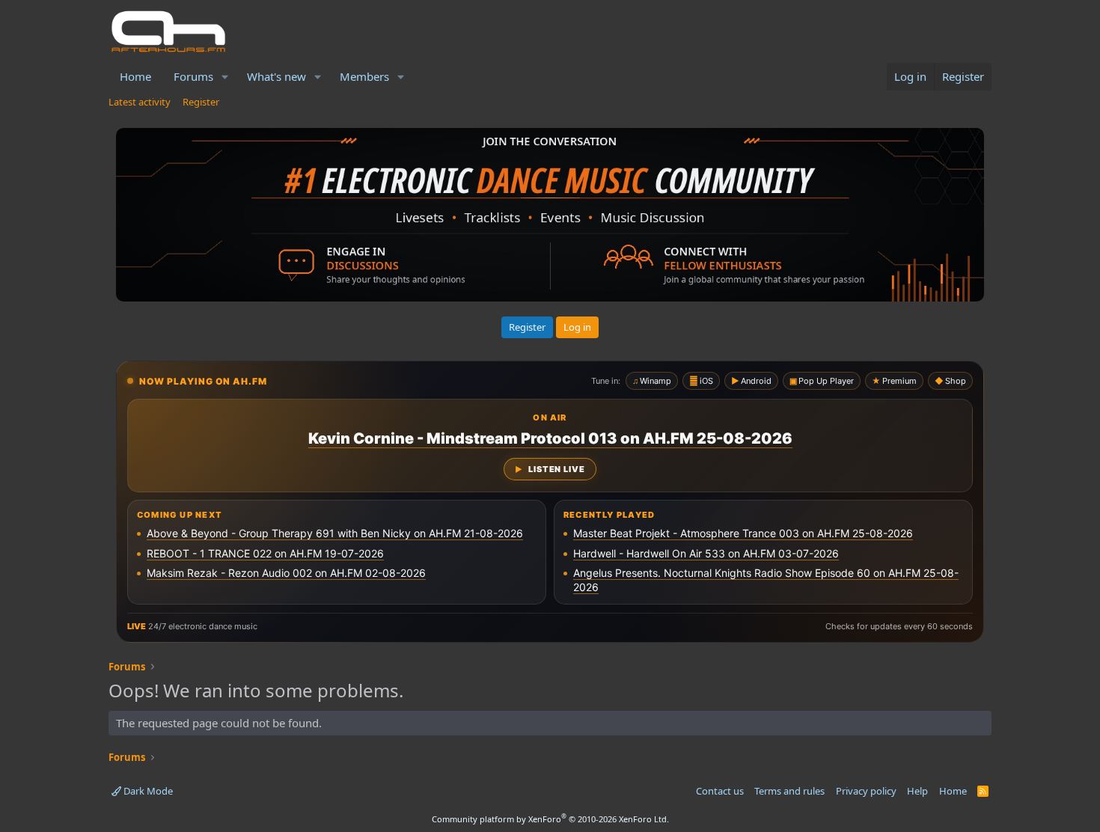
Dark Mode (147, 791)
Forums (193, 76)
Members (364, 76)
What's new (276, 76)
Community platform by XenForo (550, 819)
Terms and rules (789, 791)
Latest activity (140, 101)
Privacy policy (866, 791)
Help (917, 791)
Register (201, 101)
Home (135, 76)
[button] (225, 77)
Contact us (720, 791)
